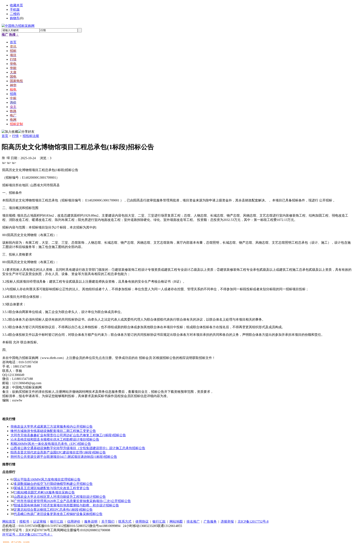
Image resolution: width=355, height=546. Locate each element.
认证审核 (39, 521)
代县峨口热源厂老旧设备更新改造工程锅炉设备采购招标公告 (58, 514)
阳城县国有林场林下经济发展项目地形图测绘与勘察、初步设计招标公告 (66, 505)
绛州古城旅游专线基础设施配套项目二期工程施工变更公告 (53, 431)
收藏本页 (16, 5)
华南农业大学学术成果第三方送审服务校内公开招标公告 (51, 426)
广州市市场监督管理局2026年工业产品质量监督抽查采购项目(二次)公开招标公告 (72, 501)
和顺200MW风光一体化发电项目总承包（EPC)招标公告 (50, 443)
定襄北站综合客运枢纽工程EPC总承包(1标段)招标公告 (53, 509)
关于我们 (107, 521)
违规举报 (227, 521)
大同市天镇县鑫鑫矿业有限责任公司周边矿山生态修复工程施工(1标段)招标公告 (68, 435)
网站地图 (176, 521)
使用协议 (142, 521)
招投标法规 (31, 136)
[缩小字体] (8, 157)
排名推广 (193, 521)
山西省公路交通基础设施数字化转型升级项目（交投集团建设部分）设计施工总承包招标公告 (77, 448)
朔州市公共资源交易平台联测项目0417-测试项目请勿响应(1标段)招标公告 (63, 456)
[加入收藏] (10, 132)
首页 (5, 136)
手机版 (15, 9)
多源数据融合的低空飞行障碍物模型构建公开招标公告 (53, 483)
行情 (15, 136)
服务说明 (90, 521)
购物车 (15, 18)
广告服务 (210, 521)
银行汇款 (56, 521)
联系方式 (124, 521)
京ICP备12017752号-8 (253, 521)
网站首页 (8, 521)
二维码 (15, 14)
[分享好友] (26, 132)
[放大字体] (3, 157)
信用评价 (73, 521)
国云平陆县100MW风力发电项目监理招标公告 (47, 479)
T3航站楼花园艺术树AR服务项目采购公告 (44, 492)
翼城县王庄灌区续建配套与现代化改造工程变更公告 (51, 488)
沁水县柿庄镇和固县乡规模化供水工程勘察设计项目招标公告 (54, 439)
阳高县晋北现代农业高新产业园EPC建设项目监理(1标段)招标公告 (58, 452)
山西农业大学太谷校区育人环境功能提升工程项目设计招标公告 (60, 496)
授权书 (24, 521)
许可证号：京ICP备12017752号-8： (27, 534)
